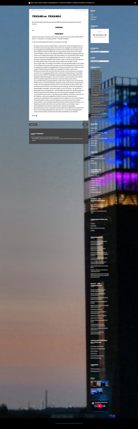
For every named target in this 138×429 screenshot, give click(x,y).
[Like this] (85, 10)
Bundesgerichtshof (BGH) (97, 156)
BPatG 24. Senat (96, 72)
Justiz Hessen (94, 353)
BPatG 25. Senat (96, 75)
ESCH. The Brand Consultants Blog (99, 138)
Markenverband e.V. (95, 368)
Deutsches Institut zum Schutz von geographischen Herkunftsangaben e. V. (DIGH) (99, 254)
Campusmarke (94, 127)
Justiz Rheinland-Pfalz (96, 357)
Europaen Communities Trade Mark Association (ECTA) (99, 258)
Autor (92, 14)
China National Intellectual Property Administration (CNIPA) (99, 298)
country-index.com (95, 175)
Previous (33, 124)
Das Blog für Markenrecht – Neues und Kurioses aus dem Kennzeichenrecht (99, 134)
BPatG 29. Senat (96, 83)
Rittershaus (93, 145)
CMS (92, 130)
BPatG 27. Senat (96, 79)
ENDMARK (93, 225)
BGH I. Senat (95, 70)
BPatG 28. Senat (96, 81)
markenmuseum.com (95, 184)
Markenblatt (95, 99)
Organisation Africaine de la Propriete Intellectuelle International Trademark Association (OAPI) (100, 275)
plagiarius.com (94, 208)
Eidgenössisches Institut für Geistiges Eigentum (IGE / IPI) (100, 306)
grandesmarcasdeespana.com (98, 178)
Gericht (92, 160)
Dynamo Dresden (96, 92)
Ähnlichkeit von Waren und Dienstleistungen (98, 117)
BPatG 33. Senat (96, 87)
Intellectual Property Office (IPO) (99, 315)
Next (85, 124)
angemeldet (38, 137)
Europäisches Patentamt (96, 309)
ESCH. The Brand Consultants (98, 228)
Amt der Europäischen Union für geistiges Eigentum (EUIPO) (98, 290)
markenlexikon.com (95, 182)
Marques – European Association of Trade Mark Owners (99, 270)
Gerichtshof (93, 162)
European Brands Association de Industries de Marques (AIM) (98, 262)
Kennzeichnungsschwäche (98, 97)
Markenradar (94, 142)
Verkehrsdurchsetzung (97, 114)
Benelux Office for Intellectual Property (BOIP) (98, 294)
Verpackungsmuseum (95, 192)
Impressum (93, 19)
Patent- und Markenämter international (97, 102)
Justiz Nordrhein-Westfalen (97, 355)
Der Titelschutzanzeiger (98, 90)
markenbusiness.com (95, 180)
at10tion (93, 223)
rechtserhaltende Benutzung (98, 106)
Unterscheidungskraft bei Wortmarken (97, 111)
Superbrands (94, 189)
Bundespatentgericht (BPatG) (98, 158)
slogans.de (93, 187)
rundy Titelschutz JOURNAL (98, 108)
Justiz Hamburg (94, 350)
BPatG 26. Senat (96, 77)
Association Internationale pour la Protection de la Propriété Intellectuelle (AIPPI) (99, 242)
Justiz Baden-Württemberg (97, 346)
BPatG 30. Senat (96, 85)
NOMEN (93, 230)
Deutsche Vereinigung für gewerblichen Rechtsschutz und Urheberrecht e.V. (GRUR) (98, 248)
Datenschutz (94, 16)
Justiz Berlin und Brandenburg (98, 348)
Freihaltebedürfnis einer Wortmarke (97, 95)
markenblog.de (94, 140)
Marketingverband (95, 371)
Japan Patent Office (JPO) (97, 317)
